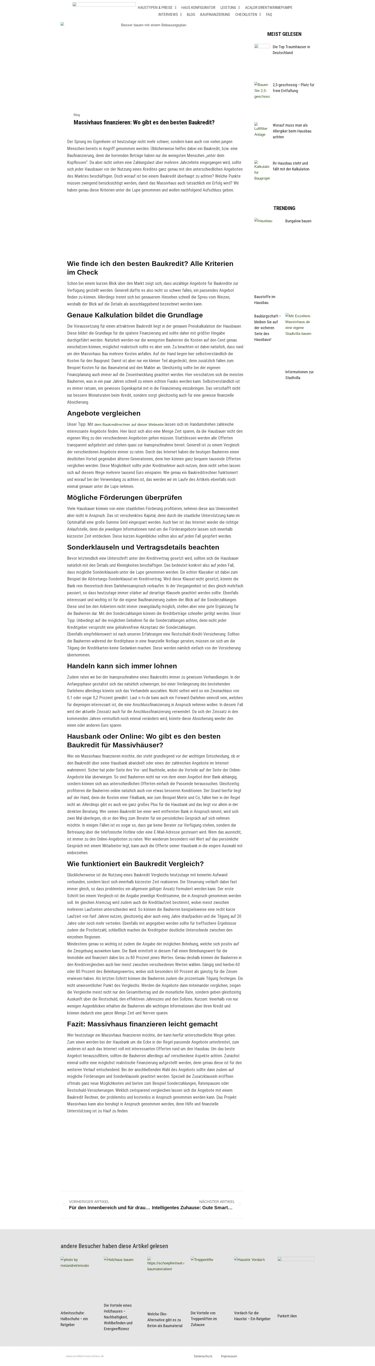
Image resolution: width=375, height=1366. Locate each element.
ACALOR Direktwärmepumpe (269, 7)
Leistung (228, 7)
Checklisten (246, 14)
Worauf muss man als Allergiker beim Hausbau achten (292, 131)
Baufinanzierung (215, 14)
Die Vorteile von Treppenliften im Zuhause (204, 1319)
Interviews (168, 14)
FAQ (269, 14)
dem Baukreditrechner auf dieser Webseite (129, 425)
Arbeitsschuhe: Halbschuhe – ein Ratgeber (74, 1319)
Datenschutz (203, 1356)
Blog (191, 14)
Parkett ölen (288, 1316)
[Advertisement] (155, 227)
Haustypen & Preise (155, 7)
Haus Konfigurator (198, 7)
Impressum (229, 1356)
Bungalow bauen (298, 221)
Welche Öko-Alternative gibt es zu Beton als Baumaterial (165, 1320)
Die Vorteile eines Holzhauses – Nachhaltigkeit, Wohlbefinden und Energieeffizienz (118, 1317)
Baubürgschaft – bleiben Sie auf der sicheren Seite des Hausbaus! (267, 328)
